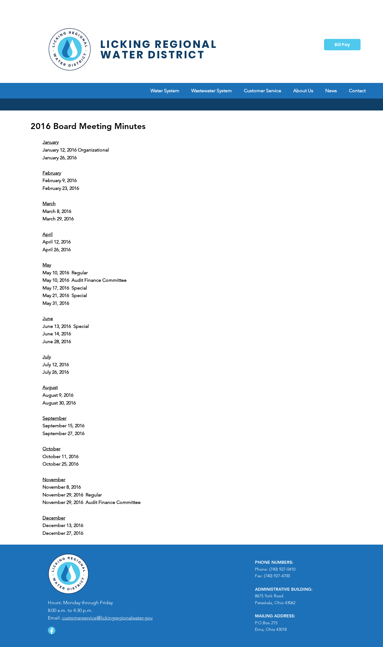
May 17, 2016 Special (64, 288)
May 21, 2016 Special (65, 295)
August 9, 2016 (57, 395)
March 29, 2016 (58, 219)
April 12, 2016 (56, 242)
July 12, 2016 (55, 364)
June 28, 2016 (56, 341)
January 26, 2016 (59, 157)
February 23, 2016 (60, 188)
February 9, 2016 (59, 180)
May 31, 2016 (55, 303)
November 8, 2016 (61, 487)
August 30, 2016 (59, 403)
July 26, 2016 (55, 372)
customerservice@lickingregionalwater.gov (107, 618)
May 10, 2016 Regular (65, 272)
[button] (262, 91)
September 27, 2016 (63, 433)
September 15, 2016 (63, 425)
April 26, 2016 (56, 249)
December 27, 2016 (62, 533)
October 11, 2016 (60, 456)
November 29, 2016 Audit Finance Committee (91, 502)
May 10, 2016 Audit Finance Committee (85, 280)
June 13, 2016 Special (65, 326)
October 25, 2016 (60, 464)
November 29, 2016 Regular (72, 495)
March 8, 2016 (56, 211)
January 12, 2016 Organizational (75, 150)
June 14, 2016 (56, 334)
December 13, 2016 (62, 525)
